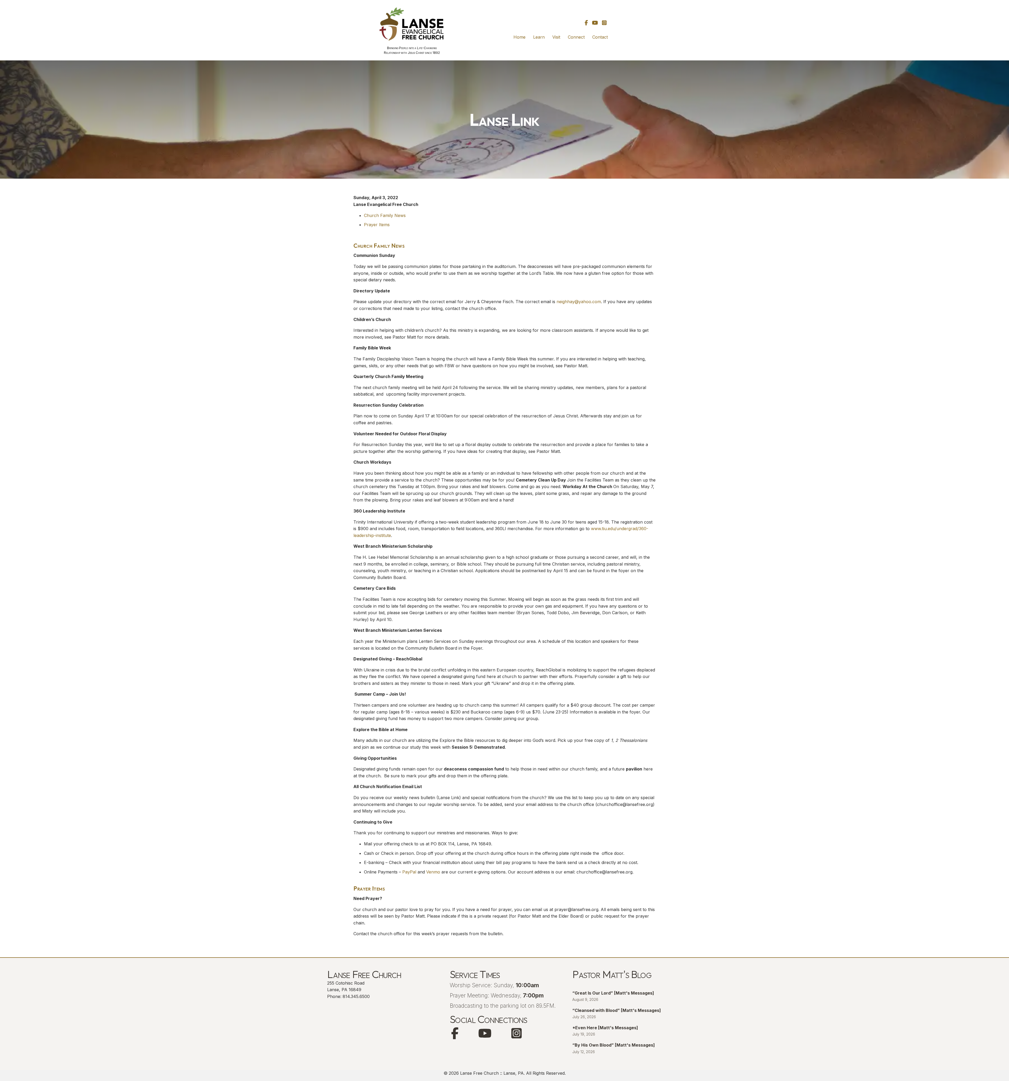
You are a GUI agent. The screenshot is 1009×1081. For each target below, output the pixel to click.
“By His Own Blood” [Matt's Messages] (613, 1045)
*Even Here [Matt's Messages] (605, 1027)
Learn (539, 37)
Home (519, 37)
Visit (556, 37)
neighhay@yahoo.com (579, 301)
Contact (600, 37)
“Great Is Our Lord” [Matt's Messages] (613, 993)
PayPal (409, 872)
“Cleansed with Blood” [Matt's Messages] (616, 1010)
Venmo (433, 872)
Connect (576, 37)
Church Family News (385, 215)
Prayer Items (377, 224)
